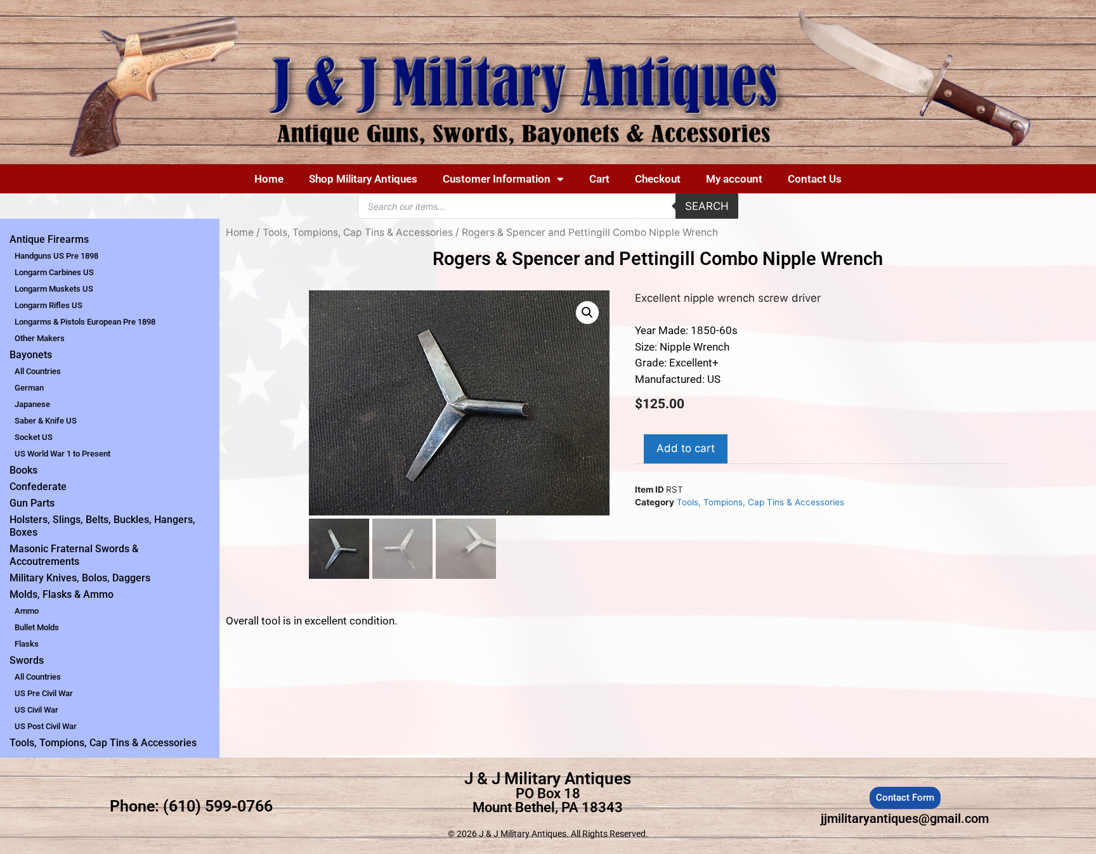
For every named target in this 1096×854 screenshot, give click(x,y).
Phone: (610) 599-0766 (191, 806)
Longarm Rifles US (48, 305)
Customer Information (497, 178)
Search (707, 206)
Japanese (32, 404)
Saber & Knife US (46, 420)
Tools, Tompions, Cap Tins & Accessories (103, 743)
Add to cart (685, 448)
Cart (599, 178)
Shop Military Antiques (363, 178)
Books (23, 470)
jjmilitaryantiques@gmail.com (905, 818)
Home (269, 178)
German (29, 387)
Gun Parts (32, 503)
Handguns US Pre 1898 (56, 256)
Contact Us (815, 178)
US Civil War (36, 710)
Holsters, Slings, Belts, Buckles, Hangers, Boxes (102, 526)
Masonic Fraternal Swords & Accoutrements (74, 555)
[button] (587, 312)
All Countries (38, 371)
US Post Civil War (46, 726)
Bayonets (31, 355)
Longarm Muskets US (54, 289)
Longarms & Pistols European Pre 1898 (85, 322)
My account (734, 178)
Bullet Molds (37, 627)
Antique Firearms (49, 239)
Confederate (38, 487)
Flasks (27, 644)
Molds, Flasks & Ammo (62, 594)
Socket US (34, 437)
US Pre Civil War (44, 693)
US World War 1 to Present (62, 453)
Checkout (658, 178)
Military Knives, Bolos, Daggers (80, 578)
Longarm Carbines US (54, 272)
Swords (27, 660)
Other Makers (40, 338)
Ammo (27, 611)
